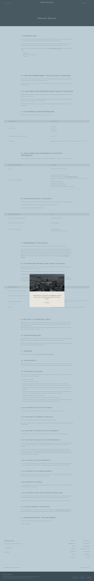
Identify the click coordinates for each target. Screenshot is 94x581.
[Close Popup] (63, 275)
